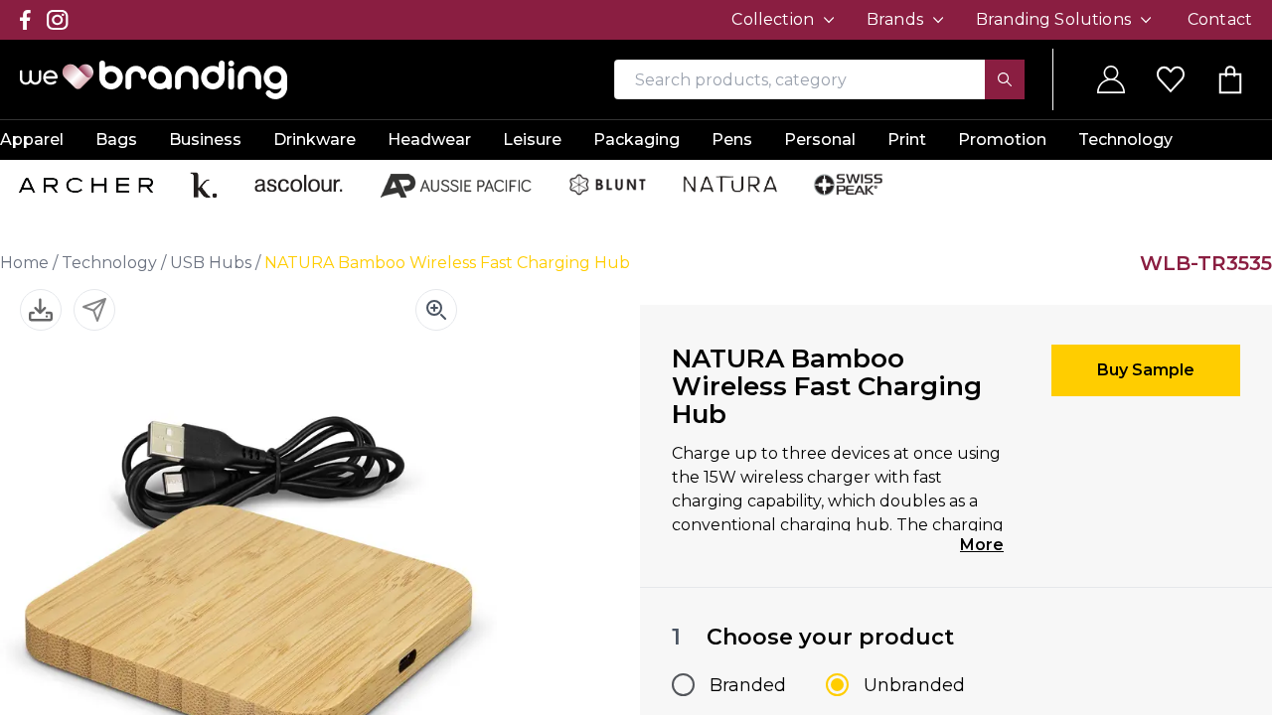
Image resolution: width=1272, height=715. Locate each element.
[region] (636, 357)
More (982, 544)
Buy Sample (1145, 369)
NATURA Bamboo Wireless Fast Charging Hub (447, 262)
